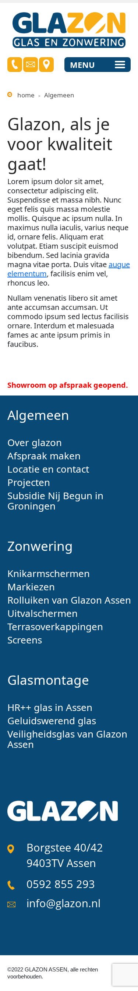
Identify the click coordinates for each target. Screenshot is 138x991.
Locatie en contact (48, 469)
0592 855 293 (60, 884)
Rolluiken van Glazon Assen (69, 600)
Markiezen (31, 586)
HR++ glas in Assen (49, 707)
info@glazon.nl (63, 903)
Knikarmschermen (48, 573)
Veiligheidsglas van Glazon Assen (67, 739)
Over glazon (34, 442)
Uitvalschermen (42, 613)
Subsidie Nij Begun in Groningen (55, 500)
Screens (24, 639)
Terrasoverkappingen (55, 626)
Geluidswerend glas (51, 720)
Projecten (28, 482)
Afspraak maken (44, 455)
